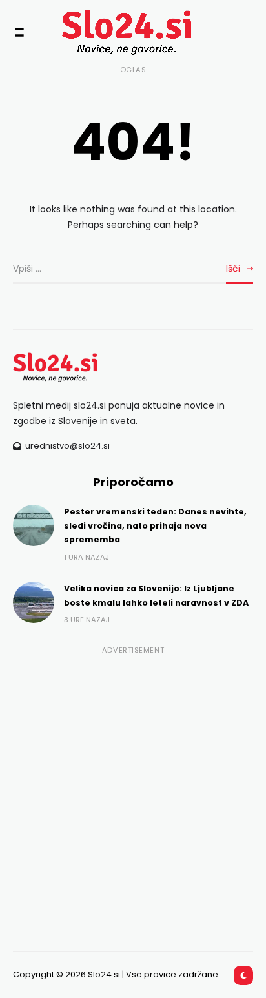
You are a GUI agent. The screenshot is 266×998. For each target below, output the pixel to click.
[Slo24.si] (110, 32)
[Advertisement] (133, 792)
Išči (233, 268)
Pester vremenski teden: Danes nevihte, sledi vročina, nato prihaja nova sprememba (155, 525)
